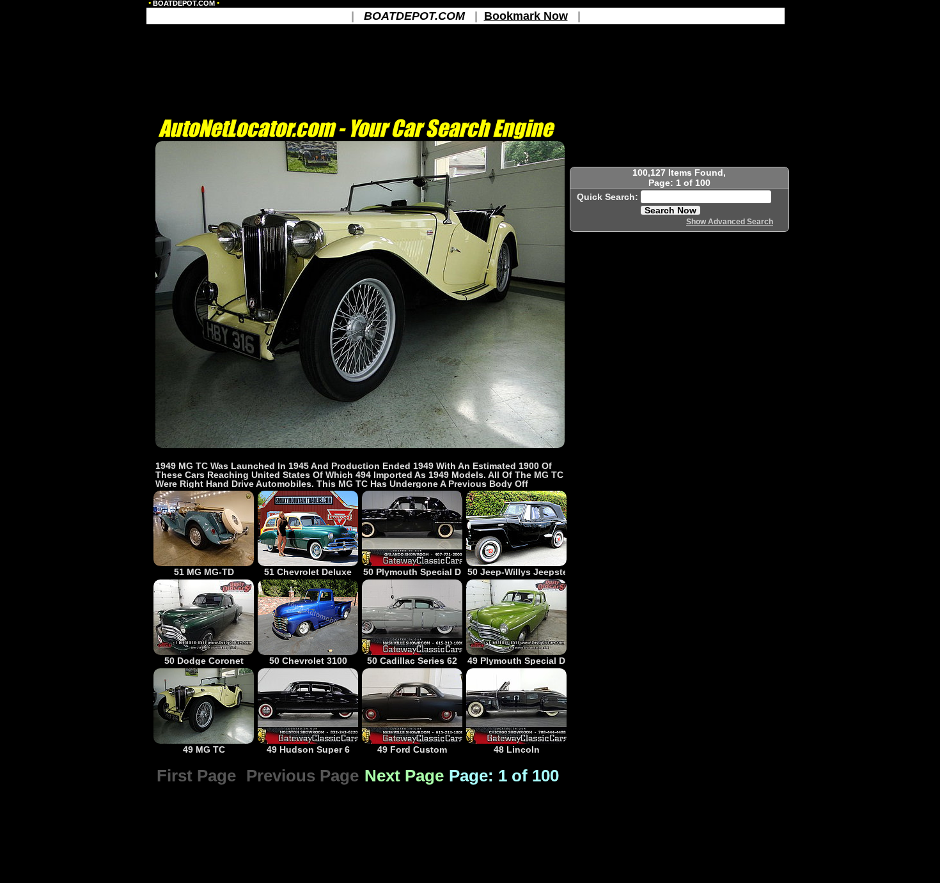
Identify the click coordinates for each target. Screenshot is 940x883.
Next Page (404, 775)
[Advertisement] (360, 454)
